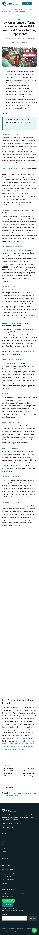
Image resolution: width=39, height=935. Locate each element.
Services (4, 848)
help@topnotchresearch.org (12, 823)
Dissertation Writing (8, 873)
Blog (9, 9)
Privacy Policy (5, 931)
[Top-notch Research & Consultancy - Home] (10, 3)
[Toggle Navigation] (35, 4)
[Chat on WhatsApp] (34, 930)
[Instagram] (8, 827)
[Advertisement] (19, 611)
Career (4, 852)
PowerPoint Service (8, 880)
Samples (4, 845)
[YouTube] (12, 827)
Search (4, 914)
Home (3, 9)
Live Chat (10, 900)
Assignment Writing (8, 869)
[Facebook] (3, 827)
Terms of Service (14, 931)
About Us (5, 858)
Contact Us (27, 3)
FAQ (3, 855)
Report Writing (6, 876)
